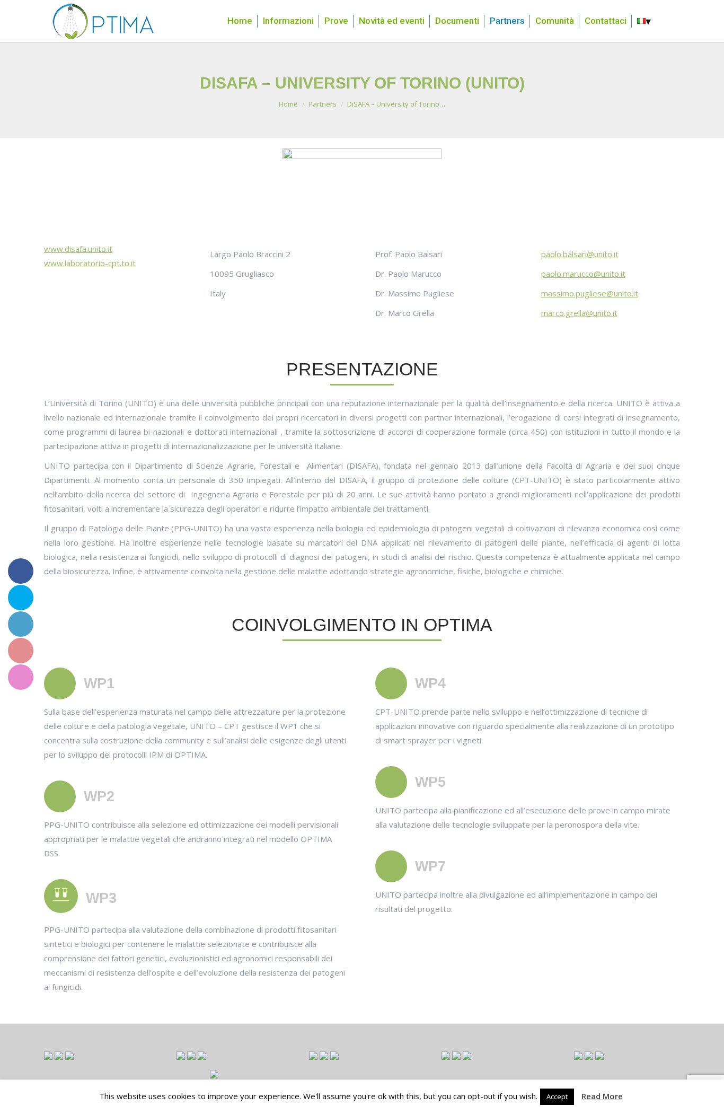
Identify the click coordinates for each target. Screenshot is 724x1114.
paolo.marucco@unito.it (583, 273)
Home (288, 104)
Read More (602, 1096)
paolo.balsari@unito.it (580, 254)
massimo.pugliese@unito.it (589, 293)
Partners (322, 104)
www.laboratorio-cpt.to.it (90, 263)
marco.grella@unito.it (579, 313)
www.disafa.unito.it (78, 248)
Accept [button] (557, 1096)
